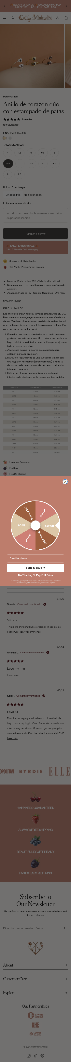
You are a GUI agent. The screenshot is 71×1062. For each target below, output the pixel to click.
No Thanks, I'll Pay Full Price (35, 575)
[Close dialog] (65, 481)
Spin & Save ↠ (35, 567)
